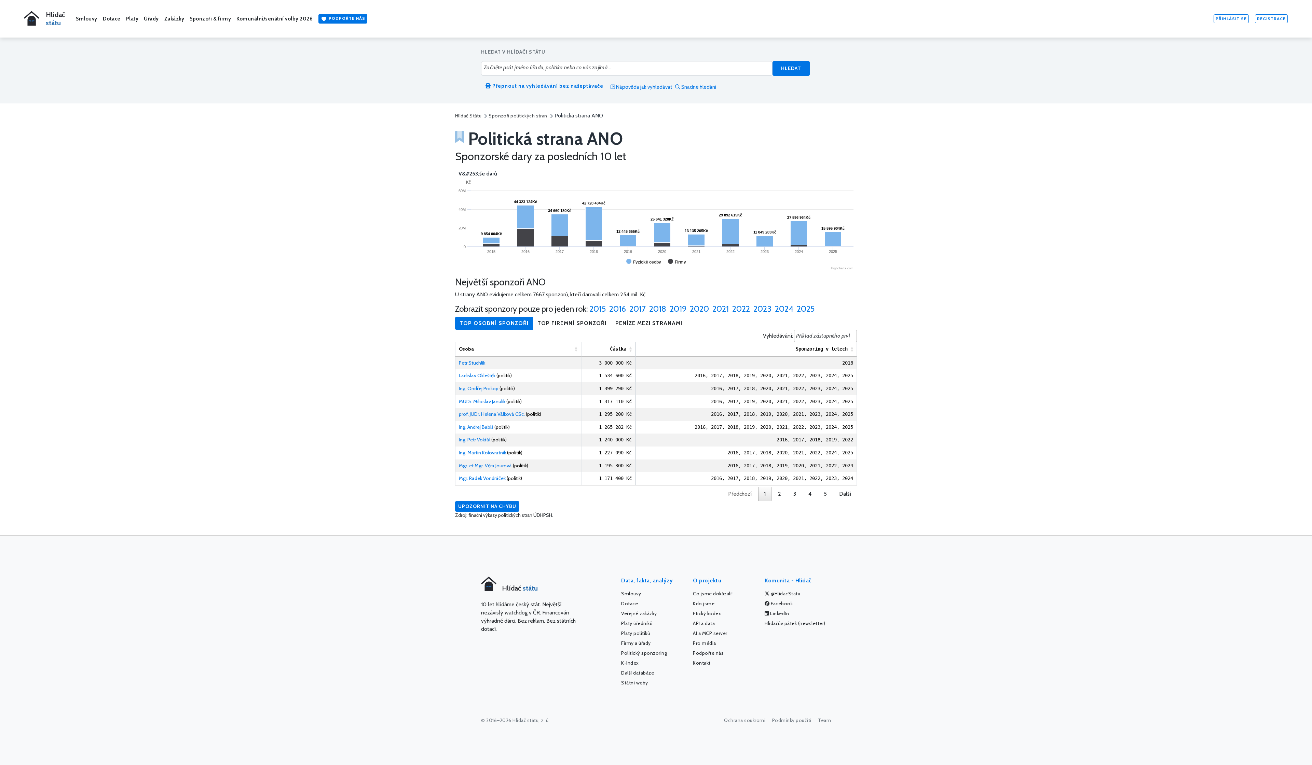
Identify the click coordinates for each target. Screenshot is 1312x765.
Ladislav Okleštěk (477, 375)
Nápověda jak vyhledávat (643, 87)
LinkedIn (779, 613)
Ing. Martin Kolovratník (482, 453)
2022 (741, 309)
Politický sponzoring (644, 653)
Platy (132, 19)
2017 (637, 309)
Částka (618, 349)
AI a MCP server (710, 633)
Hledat (791, 68)
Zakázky (174, 19)
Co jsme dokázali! (713, 594)
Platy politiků (635, 633)
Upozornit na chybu (487, 506)
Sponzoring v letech (822, 349)
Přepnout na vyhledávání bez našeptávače (547, 86)
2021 (720, 309)
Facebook (781, 603)
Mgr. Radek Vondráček (482, 478)
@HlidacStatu (785, 594)
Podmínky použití (791, 720)
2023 (762, 309)
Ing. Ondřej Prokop (478, 388)
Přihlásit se (1231, 18)
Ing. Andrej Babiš (476, 427)
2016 (617, 309)
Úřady (151, 19)
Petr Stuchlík (472, 363)
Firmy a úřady (636, 643)
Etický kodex (707, 613)
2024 (784, 309)
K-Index (630, 663)
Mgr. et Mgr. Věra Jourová (485, 466)
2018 (657, 309)
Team (824, 720)
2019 (678, 309)
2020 (699, 309)
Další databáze (637, 673)
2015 (597, 309)
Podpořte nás (346, 18)
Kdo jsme (703, 603)
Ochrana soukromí (744, 720)
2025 (806, 309)
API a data (704, 623)
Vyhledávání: (778, 335)
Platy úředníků (636, 623)
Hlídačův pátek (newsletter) (795, 623)
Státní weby (634, 683)
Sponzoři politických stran (518, 116)
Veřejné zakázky (639, 613)
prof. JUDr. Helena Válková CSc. (492, 414)
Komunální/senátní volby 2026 (274, 19)
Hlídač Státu (468, 116)
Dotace (112, 19)
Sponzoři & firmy (210, 19)
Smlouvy (86, 19)
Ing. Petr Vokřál (474, 440)
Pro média (704, 643)
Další (845, 494)
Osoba (466, 349)
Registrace (1271, 18)
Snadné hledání (698, 87)
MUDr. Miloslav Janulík (482, 401)
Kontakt (702, 663)
